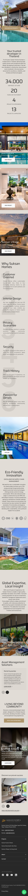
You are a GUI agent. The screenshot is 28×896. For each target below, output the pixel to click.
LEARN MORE (8, 763)
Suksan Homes (9, 885)
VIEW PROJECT (8, 160)
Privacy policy (5, 891)
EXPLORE (7, 452)
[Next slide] (7, 692)
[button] (2, 2)
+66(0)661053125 (10, 833)
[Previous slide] (3, 692)
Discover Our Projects (11, 28)
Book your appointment (14, 720)
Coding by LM (5, 887)
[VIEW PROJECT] (14, 143)
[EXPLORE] (14, 438)
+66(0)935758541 (9, 830)
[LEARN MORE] (14, 749)
